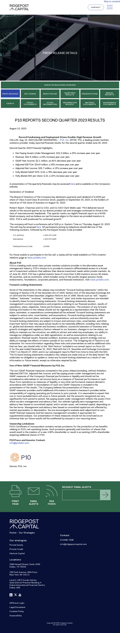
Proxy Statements (30, 103)
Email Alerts (34, 491)
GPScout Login (17, 603)
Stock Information (50, 103)
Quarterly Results (70, 94)
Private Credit (16, 549)
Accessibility (16, 615)
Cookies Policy (17, 611)
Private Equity (16, 545)
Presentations (90, 94)
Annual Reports (109, 94)
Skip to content (112, 1)
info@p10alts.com (19, 442)
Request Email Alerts (76, 487)
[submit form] (105, 495)
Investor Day (50, 94)
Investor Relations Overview (60, 85)
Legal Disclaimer (17, 607)
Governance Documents (109, 103)
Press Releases (10, 94)
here (72, 183)
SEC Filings (30, 94)
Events (10, 103)
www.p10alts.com (36, 257)
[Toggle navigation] (110, 7)
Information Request (70, 103)
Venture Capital (17, 553)
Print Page (16, 491)
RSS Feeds (52, 491)
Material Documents (89, 103)
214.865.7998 (67, 540)
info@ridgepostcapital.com (73, 544)
